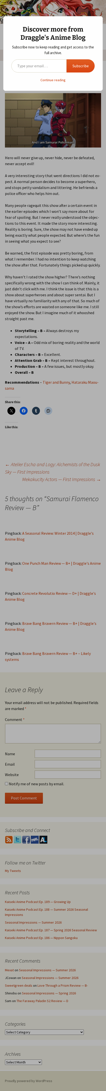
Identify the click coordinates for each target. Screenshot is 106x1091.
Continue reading (53, 80)
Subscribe (80, 65)
